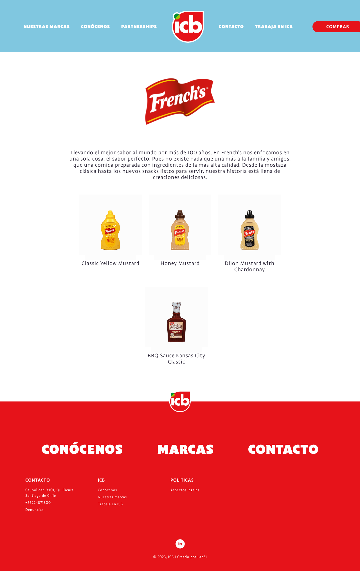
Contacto (231, 27)
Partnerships (139, 27)
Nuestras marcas (47, 27)
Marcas (185, 449)
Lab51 (202, 557)
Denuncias (34, 509)
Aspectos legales (184, 490)
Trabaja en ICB (274, 27)
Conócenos (95, 27)
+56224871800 (38, 502)
